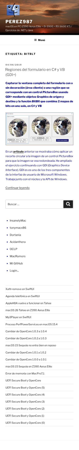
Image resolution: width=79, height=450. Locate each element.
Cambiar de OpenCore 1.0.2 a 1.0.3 (26, 338)
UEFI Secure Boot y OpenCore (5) (25, 387)
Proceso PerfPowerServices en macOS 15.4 (32, 324)
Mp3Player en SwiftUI (18, 317)
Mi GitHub (16, 263)
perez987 (19, 21)
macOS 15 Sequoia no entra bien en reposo (31, 345)
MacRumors (18, 256)
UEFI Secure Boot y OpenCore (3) (25, 401)
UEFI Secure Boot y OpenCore (23, 380)
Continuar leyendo (18, 187)
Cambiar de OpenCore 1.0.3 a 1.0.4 (26, 331)
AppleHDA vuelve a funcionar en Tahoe (28, 303)
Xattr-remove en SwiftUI (20, 288)
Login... (14, 270)
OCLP (13, 249)
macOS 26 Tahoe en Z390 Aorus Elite (28, 310)
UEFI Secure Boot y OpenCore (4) (25, 394)
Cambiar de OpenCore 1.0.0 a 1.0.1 (26, 359)
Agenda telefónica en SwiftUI (23, 296)
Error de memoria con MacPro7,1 (25, 373)
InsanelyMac (18, 220)
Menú (41, 40)
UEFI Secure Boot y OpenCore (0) (25, 422)
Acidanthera (18, 242)
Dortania (15, 235)
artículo (18, 151)
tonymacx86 (18, 227)
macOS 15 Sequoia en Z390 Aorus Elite (29, 366)
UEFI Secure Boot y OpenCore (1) (25, 415)
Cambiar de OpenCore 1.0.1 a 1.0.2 (26, 352)
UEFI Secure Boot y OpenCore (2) (25, 408)
